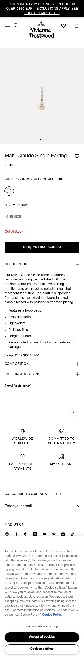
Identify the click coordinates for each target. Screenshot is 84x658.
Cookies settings (42, 649)
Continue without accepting (42, 626)
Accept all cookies (42, 637)
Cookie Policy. (52, 615)
